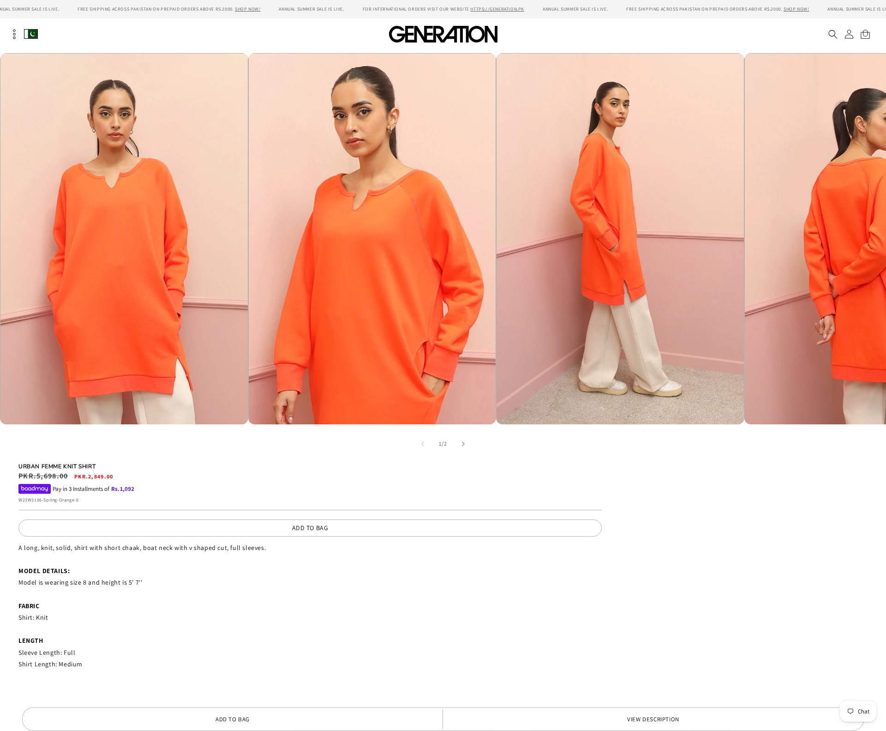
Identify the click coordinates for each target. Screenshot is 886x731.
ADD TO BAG (310, 528)
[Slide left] (423, 444)
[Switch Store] (31, 34)
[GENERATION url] (443, 34)
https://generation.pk (497, 9)
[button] (833, 34)
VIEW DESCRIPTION (653, 719)
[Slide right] (463, 444)
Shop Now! (247, 9)
